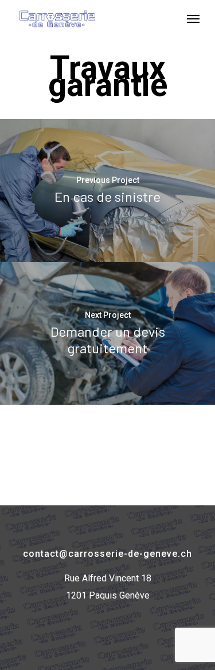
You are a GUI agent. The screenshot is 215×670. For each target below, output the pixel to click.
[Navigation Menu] (193, 18)
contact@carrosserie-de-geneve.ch (107, 553)
